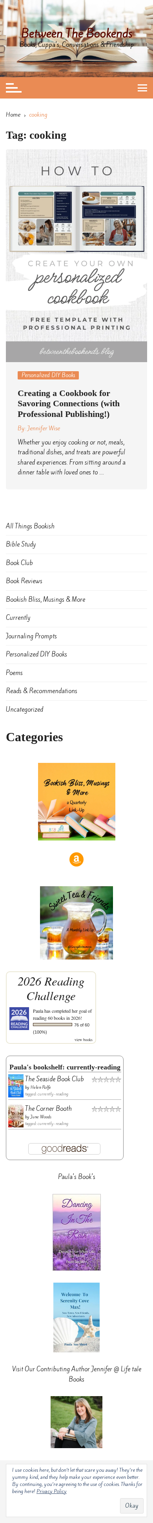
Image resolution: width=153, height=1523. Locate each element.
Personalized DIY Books (48, 375)
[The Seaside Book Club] (16, 1085)
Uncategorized (24, 709)
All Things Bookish (30, 526)
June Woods (41, 1117)
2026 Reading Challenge (51, 988)
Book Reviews (24, 581)
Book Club (19, 563)
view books (84, 1039)
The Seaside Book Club (54, 1079)
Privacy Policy (51, 1491)
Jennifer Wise (43, 428)
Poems (14, 673)
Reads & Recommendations (41, 691)
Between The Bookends (76, 33)
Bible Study (21, 544)
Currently (18, 618)
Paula (38, 1011)
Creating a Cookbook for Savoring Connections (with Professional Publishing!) (69, 403)
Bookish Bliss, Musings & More (45, 599)
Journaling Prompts (31, 636)
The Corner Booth (48, 1109)
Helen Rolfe (41, 1087)
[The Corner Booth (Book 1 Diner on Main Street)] (16, 1115)
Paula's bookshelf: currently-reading (64, 1067)
